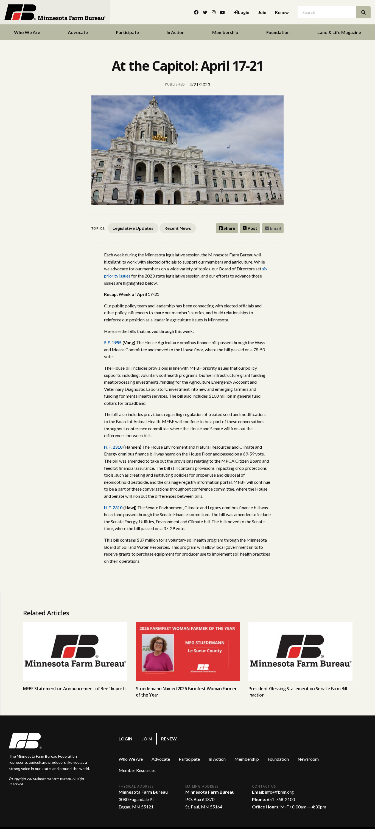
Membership (225, 32)
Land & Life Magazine (339, 32)
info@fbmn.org (279, 791)
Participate (127, 32)
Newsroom (308, 759)
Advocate (78, 32)
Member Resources (137, 770)
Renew (282, 12)
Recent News (177, 228)
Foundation (278, 32)
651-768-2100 (281, 799)
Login (125, 738)
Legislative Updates (133, 228)
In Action (175, 32)
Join (262, 12)
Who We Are (27, 32)
